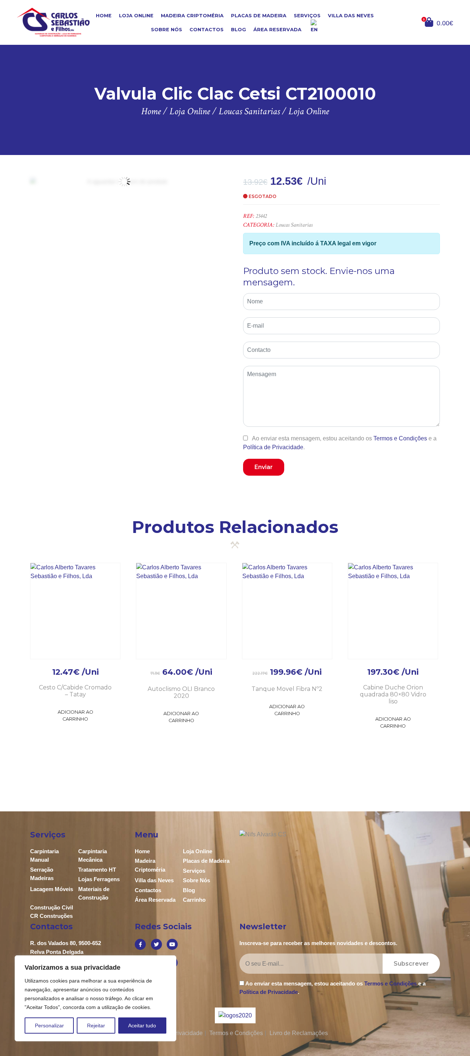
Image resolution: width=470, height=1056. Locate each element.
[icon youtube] (172, 944)
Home (104, 15)
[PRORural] (244, 1015)
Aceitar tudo (142, 1025)
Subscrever (411, 963)
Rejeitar (96, 1025)
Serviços (307, 15)
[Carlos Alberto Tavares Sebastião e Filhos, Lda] (53, 22)
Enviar (263, 467)
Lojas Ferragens (99, 879)
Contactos (206, 29)
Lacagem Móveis (51, 889)
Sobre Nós (166, 29)
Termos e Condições (400, 438)
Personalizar (49, 1025)
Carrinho (194, 900)
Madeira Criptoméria (192, 15)
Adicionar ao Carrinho (75, 715)
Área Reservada (277, 29)
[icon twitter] (156, 944)
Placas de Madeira (258, 15)
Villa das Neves (351, 15)
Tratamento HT (97, 869)
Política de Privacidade (273, 447)
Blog (238, 29)
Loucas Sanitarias (294, 225)
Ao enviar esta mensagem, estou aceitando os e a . (340, 442)
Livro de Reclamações (299, 1033)
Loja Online (136, 15)
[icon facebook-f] (140, 944)
